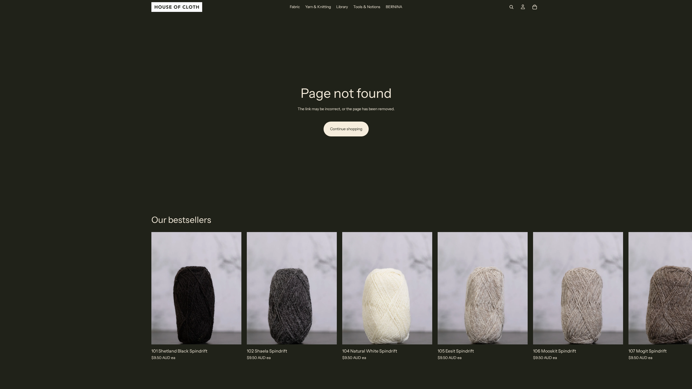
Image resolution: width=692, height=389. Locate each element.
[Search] (511, 7)
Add (237, 336)
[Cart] (535, 7)
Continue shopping (346, 128)
